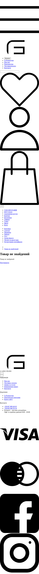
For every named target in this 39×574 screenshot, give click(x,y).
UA (2, 373)
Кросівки (7, 229)
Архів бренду (9, 238)
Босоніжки (8, 217)
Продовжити (4, 263)
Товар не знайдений (11, 249)
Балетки (7, 216)
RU (2, 375)
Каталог (7, 58)
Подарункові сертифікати (13, 242)
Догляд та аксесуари (11, 240)
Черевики (7, 232)
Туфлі (6, 221)
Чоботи (6, 234)
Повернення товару (11, 387)
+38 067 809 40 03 (10, 406)
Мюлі (6, 223)
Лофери (7, 219)
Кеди (6, 225)
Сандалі (7, 230)
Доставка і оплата (10, 383)
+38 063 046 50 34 (10, 408)
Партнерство (8, 64)
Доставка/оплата (10, 66)
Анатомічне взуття (10, 214)
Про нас (7, 62)
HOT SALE (8, 212)
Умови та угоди (9, 385)
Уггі (5, 236)
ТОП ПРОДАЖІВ (10, 210)
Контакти (7, 68)
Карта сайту (8, 399)
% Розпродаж (9, 60)
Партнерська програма (12, 397)
